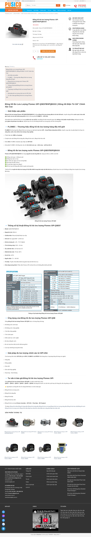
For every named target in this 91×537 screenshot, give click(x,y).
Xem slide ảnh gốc (17, 44)
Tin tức (49, 10)
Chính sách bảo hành (52, 479)
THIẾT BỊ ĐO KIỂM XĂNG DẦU (28, 13)
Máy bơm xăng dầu (45, 408)
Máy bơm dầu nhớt (55, 408)
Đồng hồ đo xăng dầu (33, 406)
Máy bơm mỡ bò (67, 514)
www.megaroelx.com (30, 536)
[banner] (14, 5)
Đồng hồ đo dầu (14, 406)
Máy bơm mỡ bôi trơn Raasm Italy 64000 (76, 471)
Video (54, 10)
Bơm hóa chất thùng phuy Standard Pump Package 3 (76, 489)
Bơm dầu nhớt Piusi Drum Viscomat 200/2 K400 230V (76, 476)
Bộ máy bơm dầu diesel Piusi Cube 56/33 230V (76, 480)
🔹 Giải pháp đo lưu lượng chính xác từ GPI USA (18, 93)
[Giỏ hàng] (64, 5)
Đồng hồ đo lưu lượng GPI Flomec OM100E (45, 432)
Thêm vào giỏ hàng (48, 51)
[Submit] (58, 5)
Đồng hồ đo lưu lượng (44, 406)
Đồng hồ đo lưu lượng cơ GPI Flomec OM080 (44, 458)
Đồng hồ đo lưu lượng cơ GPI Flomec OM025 (77, 432)
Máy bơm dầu (31, 408)
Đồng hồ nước (81, 406)
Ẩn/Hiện (12, 66)
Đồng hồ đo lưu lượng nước (12, 408)
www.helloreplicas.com (20, 536)
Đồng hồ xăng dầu (23, 406)
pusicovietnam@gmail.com (30, 0)
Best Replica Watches (10, 536)
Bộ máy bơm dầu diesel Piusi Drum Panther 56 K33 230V (76, 485)
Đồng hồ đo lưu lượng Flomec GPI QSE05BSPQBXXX (12, 432)
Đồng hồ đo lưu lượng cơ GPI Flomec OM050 (27, 458)
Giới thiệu (36, 10)
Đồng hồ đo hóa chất (72, 406)
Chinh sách (43, 10)
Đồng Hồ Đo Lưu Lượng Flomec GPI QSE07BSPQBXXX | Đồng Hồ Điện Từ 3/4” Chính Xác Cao (20, 71)
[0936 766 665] (3, 512)
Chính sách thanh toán (52, 476)
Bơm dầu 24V (66, 512)
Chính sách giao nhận (52, 473)
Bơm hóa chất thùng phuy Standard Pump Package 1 (76, 494)
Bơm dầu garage (64, 517)
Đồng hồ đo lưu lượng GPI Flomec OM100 (29, 432)
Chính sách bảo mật (52, 484)
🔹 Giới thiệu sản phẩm (12, 75)
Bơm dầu (37, 408)
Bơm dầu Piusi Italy (79, 515)
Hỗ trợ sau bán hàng (52, 482)
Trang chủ (29, 10)
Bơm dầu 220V (73, 512)
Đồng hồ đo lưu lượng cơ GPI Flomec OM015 (60, 432)
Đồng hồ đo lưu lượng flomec (48, 13)
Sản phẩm (16, 13)
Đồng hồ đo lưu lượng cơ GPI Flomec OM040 (11, 458)
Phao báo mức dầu (70, 515)
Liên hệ (69, 10)
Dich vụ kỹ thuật (62, 10)
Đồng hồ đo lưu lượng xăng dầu (59, 406)
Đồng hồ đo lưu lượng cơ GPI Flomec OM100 (60, 458)
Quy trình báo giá (51, 471)
